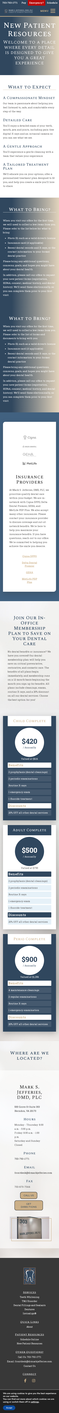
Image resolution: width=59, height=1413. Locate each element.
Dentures (30, 1309)
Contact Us (30, 1366)
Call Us (29, 1195)
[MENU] (53, 11)
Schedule (52, 2)
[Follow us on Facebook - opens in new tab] (25, 1380)
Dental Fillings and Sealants (30, 1305)
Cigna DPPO (29, 556)
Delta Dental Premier (29, 564)
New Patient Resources (29, 1343)
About (29, 1326)
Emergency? (36, 2)
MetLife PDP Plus (29, 580)
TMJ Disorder (29, 1301)
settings (35, 1402)
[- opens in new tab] (29, 437)
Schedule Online (29, 1339)
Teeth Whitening (29, 1297)
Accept (9, 1408)
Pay (24, 2)
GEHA (29, 572)
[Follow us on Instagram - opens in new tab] (33, 1380)
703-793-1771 (21, 1158)
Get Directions (29, 1205)
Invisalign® (29, 1313)
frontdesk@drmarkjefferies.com (33, 1172)
